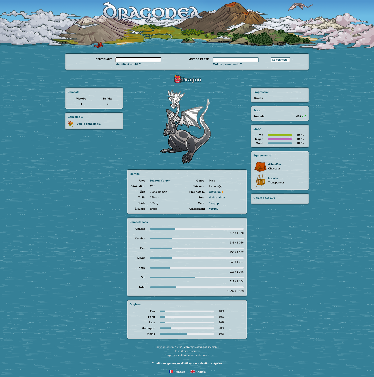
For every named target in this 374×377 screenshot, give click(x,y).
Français (179, 371)
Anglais (201, 371)
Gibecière (274, 164)
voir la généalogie (89, 123)
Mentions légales (210, 363)
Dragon (191, 80)
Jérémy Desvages (195, 346)
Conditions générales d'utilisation (174, 363)
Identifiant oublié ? (128, 64)
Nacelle (273, 178)
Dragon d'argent (160, 180)
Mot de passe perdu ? (227, 64)
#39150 (213, 208)
